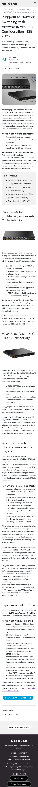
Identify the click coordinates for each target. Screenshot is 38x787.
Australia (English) (11, 764)
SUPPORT (19, 748)
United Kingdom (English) (12, 767)
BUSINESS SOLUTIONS (26, 745)
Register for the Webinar (18, 698)
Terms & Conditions (14, 759)
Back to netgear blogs (19, 727)
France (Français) (28, 767)
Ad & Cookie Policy (24, 756)
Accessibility (26, 759)
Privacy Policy (12, 756)
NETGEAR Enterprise (17, 60)
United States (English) (19, 770)
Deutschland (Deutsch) (25, 764)
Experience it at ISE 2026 (19, 201)
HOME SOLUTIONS (11, 745)
